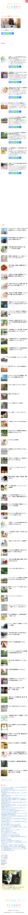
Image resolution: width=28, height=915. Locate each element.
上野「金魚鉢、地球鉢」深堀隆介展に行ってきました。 (14, 798)
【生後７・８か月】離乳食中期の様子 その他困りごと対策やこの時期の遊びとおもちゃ (17, 754)
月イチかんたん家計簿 (13, 439)
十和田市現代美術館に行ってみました (16, 669)
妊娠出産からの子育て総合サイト (14, 910)
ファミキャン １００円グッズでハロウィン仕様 (12, 844)
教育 (2, 864)
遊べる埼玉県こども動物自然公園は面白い (17, 761)
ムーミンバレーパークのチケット (15, 595)
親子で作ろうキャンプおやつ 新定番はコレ (16, 103)
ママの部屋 (3, 857)
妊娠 (2, 860)
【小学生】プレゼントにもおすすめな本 (17, 421)
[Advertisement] (14, 49)
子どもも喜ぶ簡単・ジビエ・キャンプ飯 (17, 357)
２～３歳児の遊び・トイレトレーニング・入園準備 (13, 847)
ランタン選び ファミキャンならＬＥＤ (17, 412)
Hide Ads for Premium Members (10, 900)
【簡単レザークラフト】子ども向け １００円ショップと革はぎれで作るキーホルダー (17, 303)
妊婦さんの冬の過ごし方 (13, 393)
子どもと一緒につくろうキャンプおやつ (17, 384)
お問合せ (19, 900)
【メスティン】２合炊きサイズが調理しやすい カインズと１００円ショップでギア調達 (17, 313)
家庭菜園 (3, 863)
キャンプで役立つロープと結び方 (15, 403)
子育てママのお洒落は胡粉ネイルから (16, 641)
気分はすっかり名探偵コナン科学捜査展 (17, 742)
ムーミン (3, 859)
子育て (2, 861)
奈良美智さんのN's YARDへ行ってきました (11, 840)
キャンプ (3, 856)
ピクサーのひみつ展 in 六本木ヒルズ (16, 568)
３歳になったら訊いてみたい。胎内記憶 (17, 540)
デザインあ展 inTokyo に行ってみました (17, 706)
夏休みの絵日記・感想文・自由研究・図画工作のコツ (13, 846)
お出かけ (3, 855)
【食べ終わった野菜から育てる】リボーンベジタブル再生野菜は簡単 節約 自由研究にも (17, 322)
